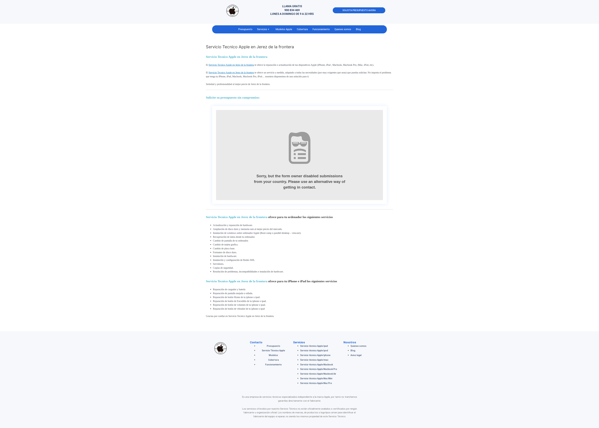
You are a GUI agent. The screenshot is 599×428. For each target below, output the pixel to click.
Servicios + (263, 29)
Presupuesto (245, 29)
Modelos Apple (283, 29)
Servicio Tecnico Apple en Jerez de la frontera (236, 56)
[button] (264, 29)
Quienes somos (342, 29)
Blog (358, 29)
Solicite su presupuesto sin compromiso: (233, 97)
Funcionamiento (321, 29)
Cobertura (302, 29)
